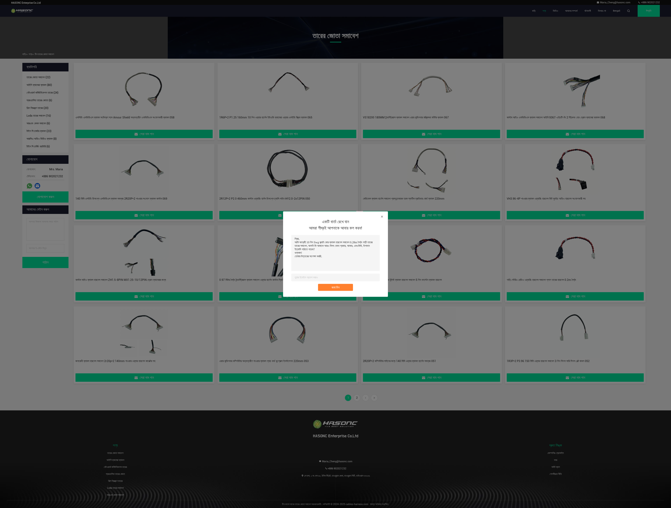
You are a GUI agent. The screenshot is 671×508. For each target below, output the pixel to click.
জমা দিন (336, 287)
